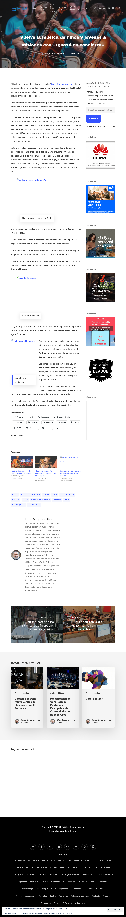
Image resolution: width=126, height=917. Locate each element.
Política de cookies (65, 913)
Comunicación (105, 860)
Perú (67, 500)
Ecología (53, 868)
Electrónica (88, 868)
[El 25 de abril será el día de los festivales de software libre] (89, 624)
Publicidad (104, 882)
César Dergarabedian (55, 53)
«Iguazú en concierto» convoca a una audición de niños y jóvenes (45, 473)
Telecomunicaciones (80, 896)
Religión (44, 889)
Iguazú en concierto (61, 84)
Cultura (18, 693)
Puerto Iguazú (18, 505)
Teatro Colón (34, 505)
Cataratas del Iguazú (30, 495)
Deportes (30, 868)
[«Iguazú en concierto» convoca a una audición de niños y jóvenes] (46, 462)
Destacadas (42, 868)
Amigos (45, 860)
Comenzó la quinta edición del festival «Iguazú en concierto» (70, 473)
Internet (54, 875)
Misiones (57, 500)
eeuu (54, 495)
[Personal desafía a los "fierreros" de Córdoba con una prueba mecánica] (37, 624)
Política (93, 882)
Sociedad (89, 889)
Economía (64, 868)
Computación (90, 860)
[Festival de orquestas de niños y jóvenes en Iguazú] (22, 462)
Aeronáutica (33, 860)
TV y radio (67, 903)
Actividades (20, 860)
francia (15, 500)
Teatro (53, 896)
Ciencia (61, 860)
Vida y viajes (80, 903)
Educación (76, 868)
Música (63, 29)
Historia (43, 875)
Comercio (77, 860)
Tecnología (63, 896)
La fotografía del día (69, 875)
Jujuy (25, 500)
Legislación (22, 882)
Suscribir (93, 119)
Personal (83, 882)
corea (46, 495)
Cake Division (70, 831)
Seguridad (63, 889)
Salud (53, 889)
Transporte (45, 903)
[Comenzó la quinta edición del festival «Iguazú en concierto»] (70, 462)
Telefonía (96, 896)
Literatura (35, 882)
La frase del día (88, 875)
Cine (69, 860)
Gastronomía (32, 875)
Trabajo (106, 896)
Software (100, 889)
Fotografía (18, 875)
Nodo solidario (57, 882)
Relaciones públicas (30, 889)
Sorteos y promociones (26, 896)
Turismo (57, 903)
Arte (53, 860)
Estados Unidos (67, 495)
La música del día (105, 875)
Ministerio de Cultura (40, 500)
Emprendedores (103, 868)
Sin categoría (77, 889)
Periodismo (72, 882)
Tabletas (43, 896)
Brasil (14, 495)
